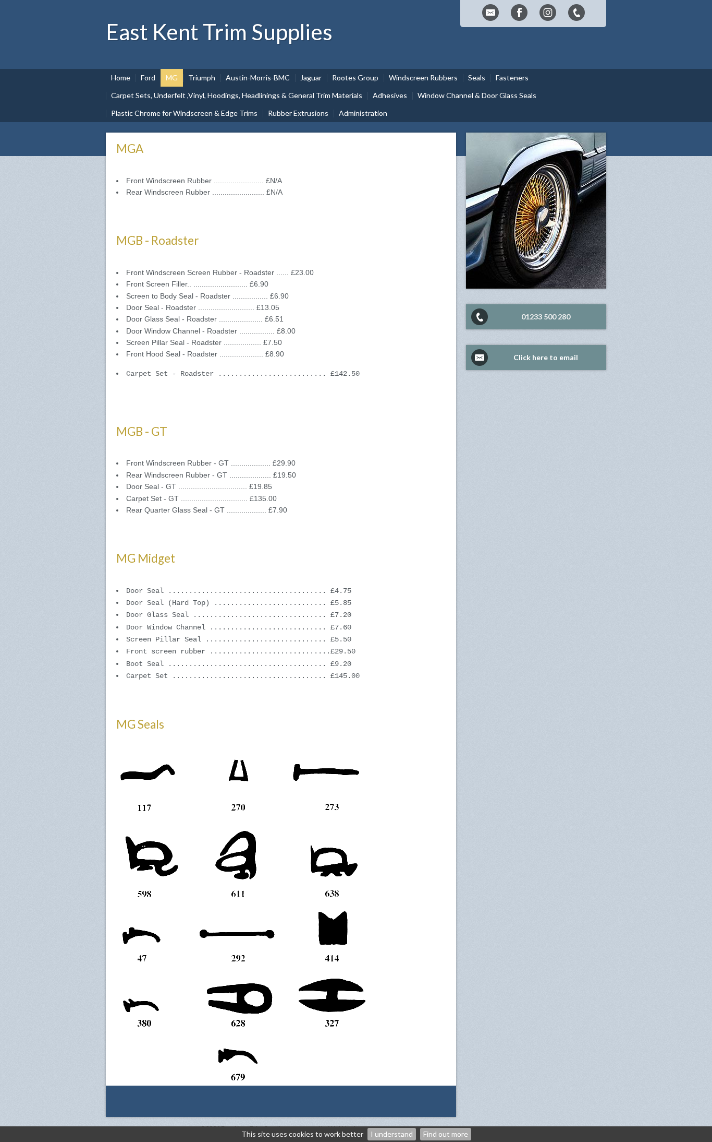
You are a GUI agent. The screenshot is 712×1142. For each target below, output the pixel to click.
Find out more (445, 1133)
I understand (392, 1133)
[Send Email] (490, 12)
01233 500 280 (545, 316)
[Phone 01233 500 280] (576, 12)
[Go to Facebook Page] (519, 12)
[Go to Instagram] (547, 12)
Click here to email (545, 357)
